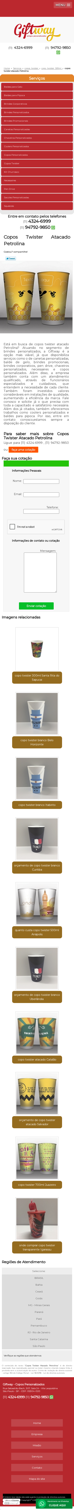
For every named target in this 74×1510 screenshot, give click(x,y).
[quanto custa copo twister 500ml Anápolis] (37, 902)
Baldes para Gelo (13, 86)
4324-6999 (23, 48)
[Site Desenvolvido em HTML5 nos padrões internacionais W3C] (11, 1503)
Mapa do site (37, 1478)
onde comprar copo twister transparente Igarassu (37, 1247)
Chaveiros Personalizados (18, 137)
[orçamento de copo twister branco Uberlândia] (37, 967)
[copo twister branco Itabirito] (37, 777)
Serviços (37, 78)
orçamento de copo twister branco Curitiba (37, 867)
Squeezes (9, 205)
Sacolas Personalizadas (16, 197)
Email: (18, 494)
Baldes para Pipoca (14, 95)
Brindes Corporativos (15, 103)
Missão (37, 1445)
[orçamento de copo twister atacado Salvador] (37, 1092)
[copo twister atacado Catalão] (37, 1032)
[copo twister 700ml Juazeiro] (37, 1157)
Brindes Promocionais (16, 120)
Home (37, 1422)
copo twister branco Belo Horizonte (37, 742)
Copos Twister (11, 163)
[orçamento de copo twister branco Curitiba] (37, 838)
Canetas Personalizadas (17, 129)
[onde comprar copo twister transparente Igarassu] (37, 1217)
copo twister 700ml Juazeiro (37, 1185)
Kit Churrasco (11, 171)
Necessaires (10, 180)
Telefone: (52, 507)
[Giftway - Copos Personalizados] (37, 28)
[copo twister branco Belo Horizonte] (37, 712)
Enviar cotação (36, 606)
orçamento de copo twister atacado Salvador (37, 1122)
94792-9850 (37, 227)
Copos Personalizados (16, 154)
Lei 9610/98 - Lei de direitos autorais (48, 1373)
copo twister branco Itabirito (37, 805)
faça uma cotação (23, 449)
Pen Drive (9, 188)
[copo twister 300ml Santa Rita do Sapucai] (37, 648)
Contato (37, 1467)
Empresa (37, 1434)
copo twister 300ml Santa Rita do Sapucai (37, 677)
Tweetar (11, 258)
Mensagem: (48, 551)
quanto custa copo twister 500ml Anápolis (37, 932)
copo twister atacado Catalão (37, 1059)
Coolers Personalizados (16, 146)
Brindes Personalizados (16, 112)
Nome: (18, 481)
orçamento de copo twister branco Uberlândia (37, 997)
